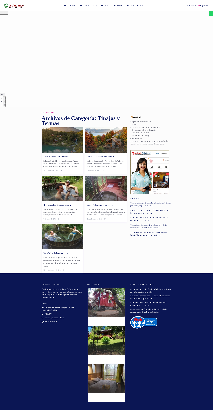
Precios (119, 5)
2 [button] (4, 101)
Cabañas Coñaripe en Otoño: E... (101, 156)
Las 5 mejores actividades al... (57, 156)
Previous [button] (4, 13)
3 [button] (4, 105)
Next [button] (2, 95)
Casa (43, 112)
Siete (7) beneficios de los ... (100, 205)
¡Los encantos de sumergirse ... (57, 205)
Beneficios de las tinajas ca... (56, 253)
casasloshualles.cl (50, 322)
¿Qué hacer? (71, 5)
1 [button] (4, 98)
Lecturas (107, 5)
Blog (95, 5)
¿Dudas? (86, 5)
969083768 (48, 314)
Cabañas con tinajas (136, 5)
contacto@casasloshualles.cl (54, 318)
